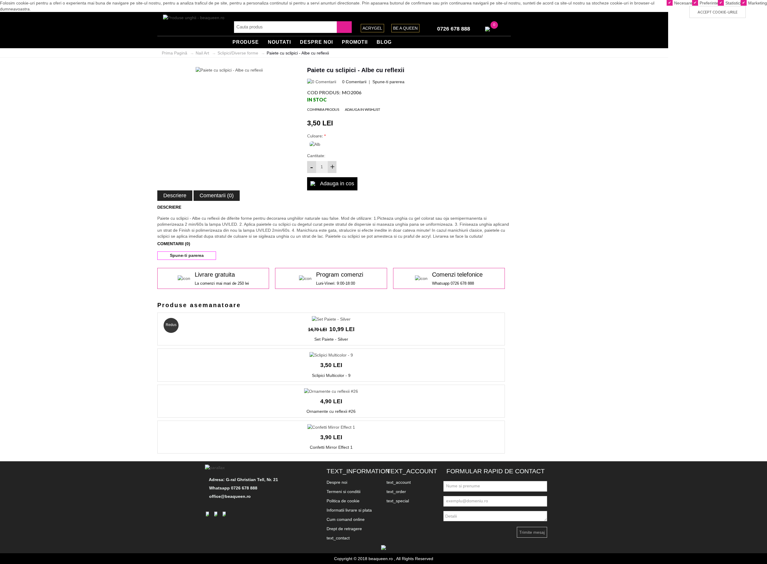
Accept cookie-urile (717, 12)
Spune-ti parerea (388, 81)
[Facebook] (208, 513)
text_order (396, 491)
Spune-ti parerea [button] (187, 255)
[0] (487, 28)
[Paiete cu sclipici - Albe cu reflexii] (229, 69)
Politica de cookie (343, 500)
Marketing (757, 3)
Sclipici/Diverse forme (238, 53)
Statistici (732, 3)
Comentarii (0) (217, 195)
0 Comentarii (354, 81)
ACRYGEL (372, 28)
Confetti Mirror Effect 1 (331, 447)
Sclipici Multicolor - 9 (331, 375)
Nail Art (202, 53)
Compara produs (323, 109)
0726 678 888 (453, 29)
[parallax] (216, 467)
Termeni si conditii (343, 491)
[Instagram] (216, 513)
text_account (398, 482)
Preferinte (708, 3)
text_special (397, 500)
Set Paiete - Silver (331, 339)
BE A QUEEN (405, 28)
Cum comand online (346, 519)
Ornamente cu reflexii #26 (331, 411)
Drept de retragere (344, 528)
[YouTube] (225, 513)
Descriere (174, 195)
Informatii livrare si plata (349, 510)
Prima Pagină (174, 53)
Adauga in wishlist (362, 109)
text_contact (338, 538)
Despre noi (337, 482)
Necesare (682, 3)
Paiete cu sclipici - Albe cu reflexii (298, 53)
